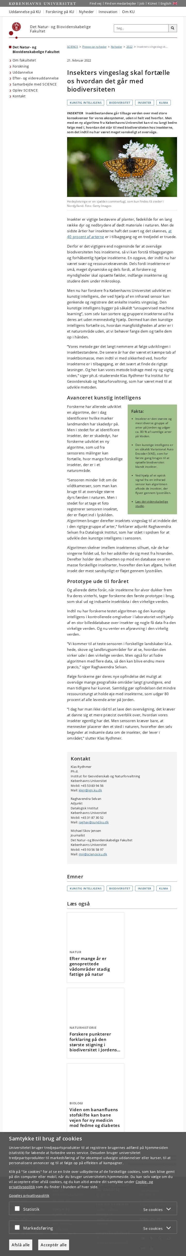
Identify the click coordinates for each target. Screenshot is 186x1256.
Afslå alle (21, 1245)
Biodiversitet (119, 102)
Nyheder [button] (86, 11)
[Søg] (172, 28)
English (166, 3)
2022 (129, 46)
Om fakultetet (24, 60)
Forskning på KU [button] (60, 11)
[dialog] (93, 1194)
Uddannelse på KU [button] (25, 11)
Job (142, 3)
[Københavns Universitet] (15, 30)
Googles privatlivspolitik (29, 1195)
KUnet (152, 3)
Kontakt (19, 96)
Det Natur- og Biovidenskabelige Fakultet (36, 49)
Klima (163, 102)
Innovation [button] (108, 11)
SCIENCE (72, 46)
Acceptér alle (54, 1245)
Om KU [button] (128, 11)
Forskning (21, 66)
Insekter (144, 102)
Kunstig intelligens (85, 102)
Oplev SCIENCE (25, 90)
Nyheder (116, 46)
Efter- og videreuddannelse (36, 78)
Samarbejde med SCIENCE (35, 84)
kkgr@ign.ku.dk (90, 790)
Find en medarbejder (120, 3)
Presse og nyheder (94, 46)
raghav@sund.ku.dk (94, 822)
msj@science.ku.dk (93, 854)
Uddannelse (23, 72)
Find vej (95, 3)
